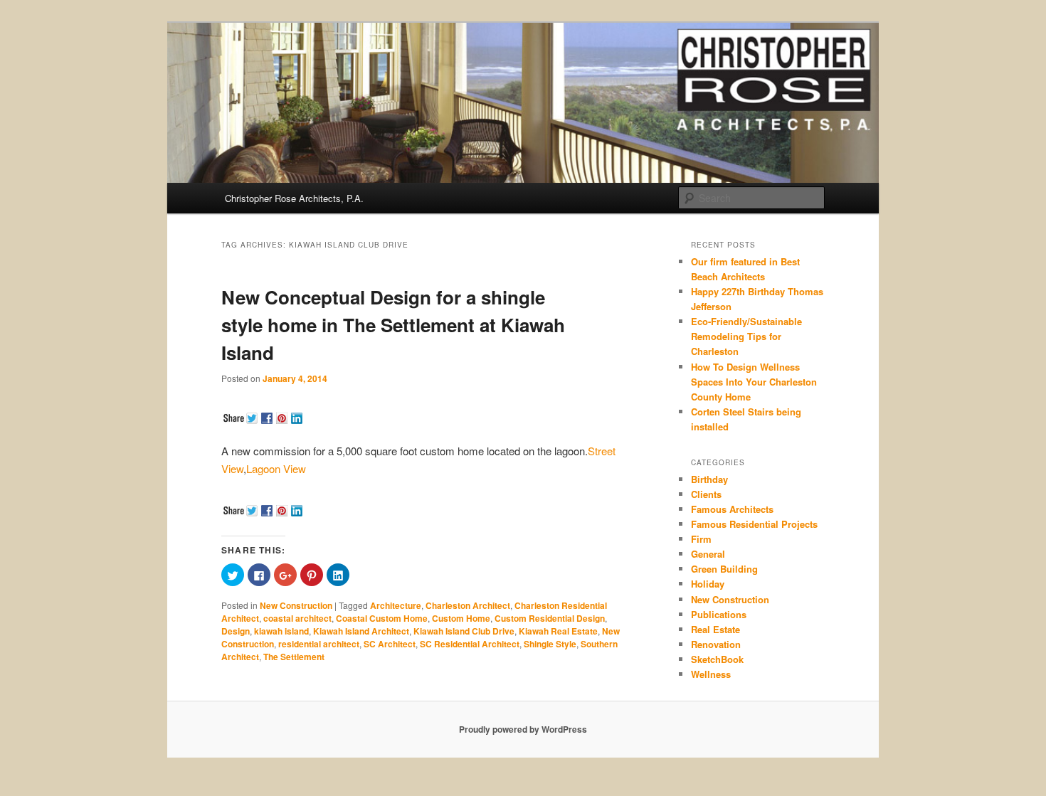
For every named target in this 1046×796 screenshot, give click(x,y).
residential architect (318, 643)
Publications (718, 614)
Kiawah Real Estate (558, 631)
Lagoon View (276, 468)
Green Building (724, 568)
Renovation (716, 644)
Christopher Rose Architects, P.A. (294, 198)
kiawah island (281, 631)
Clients (706, 494)
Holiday (707, 583)
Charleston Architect (468, 605)
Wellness (711, 674)
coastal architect (297, 618)
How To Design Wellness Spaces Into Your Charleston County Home (754, 381)
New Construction (296, 605)
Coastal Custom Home (382, 618)
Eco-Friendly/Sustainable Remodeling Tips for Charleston (746, 336)
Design (235, 631)
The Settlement (293, 656)
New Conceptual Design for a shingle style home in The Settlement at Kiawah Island (393, 325)
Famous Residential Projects (754, 524)
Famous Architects (732, 509)
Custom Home (461, 618)
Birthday (709, 479)
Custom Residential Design (550, 618)
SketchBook (717, 659)
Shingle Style (550, 643)
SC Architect (390, 643)
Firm (701, 539)
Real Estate (715, 629)
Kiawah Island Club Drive (463, 631)
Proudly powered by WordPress (523, 729)
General (708, 554)
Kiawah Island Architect (361, 631)
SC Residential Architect (469, 643)
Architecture (395, 605)
